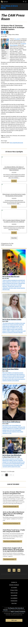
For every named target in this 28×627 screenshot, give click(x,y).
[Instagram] (14, 572)
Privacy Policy (14, 590)
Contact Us (14, 582)
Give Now (14, 603)
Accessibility (14, 595)
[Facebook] (9, 572)
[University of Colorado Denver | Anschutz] (4, 2)
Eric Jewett (17, 38)
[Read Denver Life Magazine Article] (14, 536)
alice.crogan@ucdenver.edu (16, 142)
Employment (14, 600)
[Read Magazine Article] (14, 554)
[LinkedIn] (19, 572)
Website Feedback (14, 584)
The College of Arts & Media (9, 7)
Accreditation (14, 598)
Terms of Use (14, 592)
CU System (14, 587)
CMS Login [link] (14, 620)
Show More (14, 238)
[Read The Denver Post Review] (14, 518)
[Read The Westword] (14, 499)
